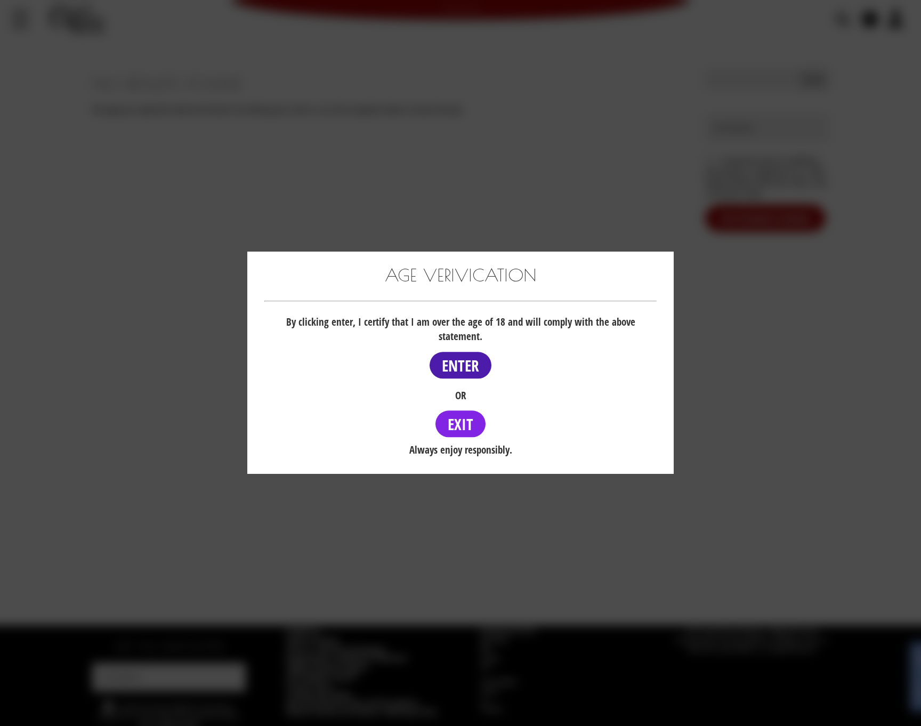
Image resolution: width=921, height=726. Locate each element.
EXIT (460, 424)
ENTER (460, 365)
